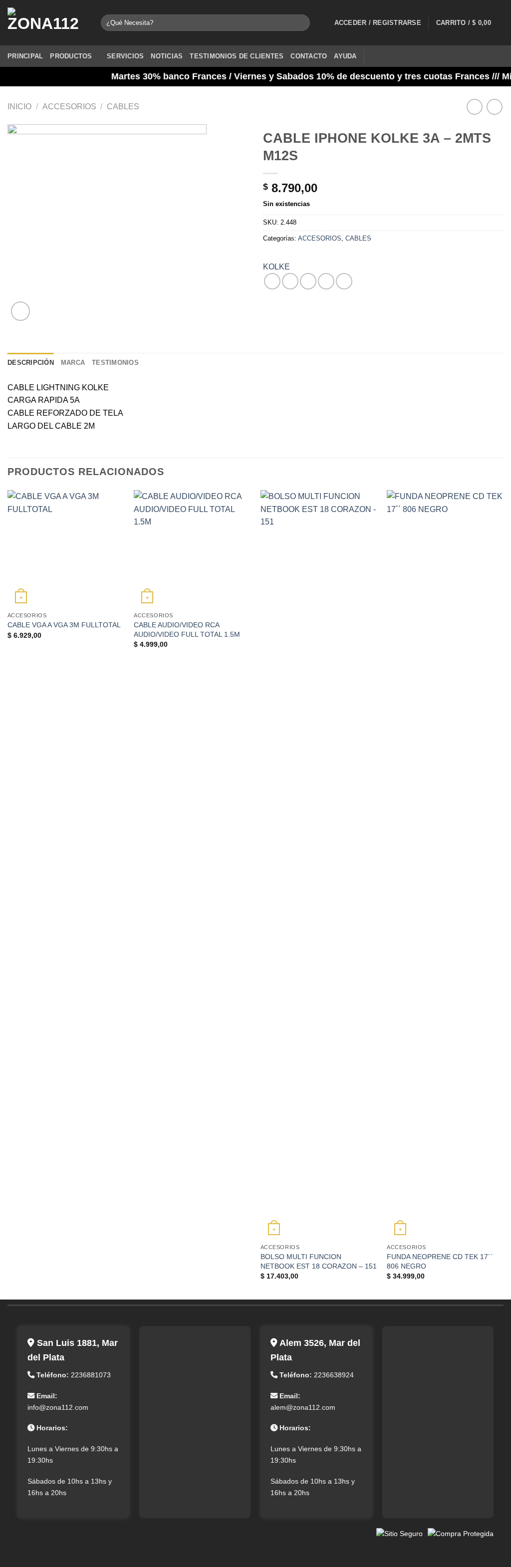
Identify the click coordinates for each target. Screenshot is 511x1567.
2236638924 (334, 1375)
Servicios (125, 56)
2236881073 (91, 1375)
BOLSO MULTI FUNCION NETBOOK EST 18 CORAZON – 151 (318, 1261)
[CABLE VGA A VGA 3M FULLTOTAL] (65, 548)
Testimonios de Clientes (236, 56)
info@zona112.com (57, 1407)
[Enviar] (300, 22)
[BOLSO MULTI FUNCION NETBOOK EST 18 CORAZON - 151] (318, 864)
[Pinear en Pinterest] (326, 281)
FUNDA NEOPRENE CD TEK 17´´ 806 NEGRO (440, 1261)
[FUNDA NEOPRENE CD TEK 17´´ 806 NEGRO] (445, 864)
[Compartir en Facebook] (272, 281)
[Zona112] (46, 22)
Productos (71, 56)
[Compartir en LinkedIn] (344, 281)
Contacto (308, 56)
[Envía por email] (308, 281)
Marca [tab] (73, 362)
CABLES (123, 106)
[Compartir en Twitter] (290, 281)
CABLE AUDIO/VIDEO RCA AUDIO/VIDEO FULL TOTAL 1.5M (187, 629)
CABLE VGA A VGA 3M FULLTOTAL (64, 625)
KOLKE (276, 266)
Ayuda (345, 56)
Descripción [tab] (30, 362)
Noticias (167, 56)
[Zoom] (20, 311)
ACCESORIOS (69, 106)
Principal (25, 56)
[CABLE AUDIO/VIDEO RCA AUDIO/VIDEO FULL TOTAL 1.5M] (192, 548)
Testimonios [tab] (115, 362)
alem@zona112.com (302, 1407)
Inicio (19, 106)
